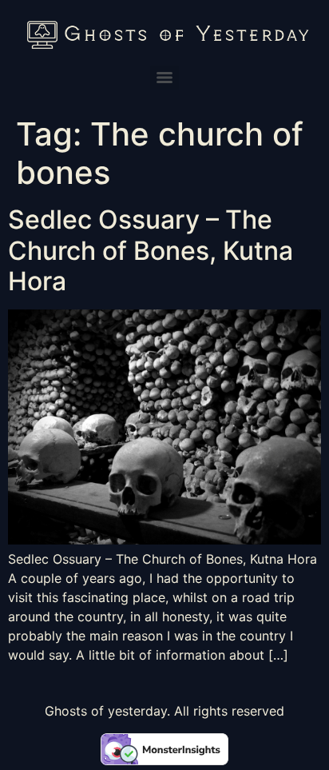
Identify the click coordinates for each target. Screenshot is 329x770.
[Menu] (164, 78)
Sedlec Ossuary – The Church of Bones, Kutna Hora (150, 250)
